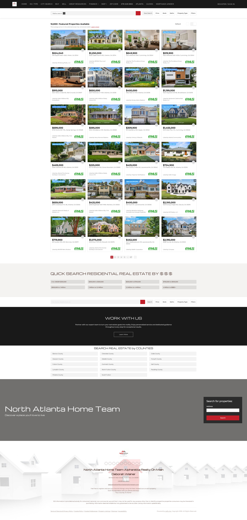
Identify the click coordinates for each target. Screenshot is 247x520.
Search (150, 302)
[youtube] (125, 463)
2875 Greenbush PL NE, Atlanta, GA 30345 (66, 205)
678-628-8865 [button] (127, 4)
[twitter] (113, 463)
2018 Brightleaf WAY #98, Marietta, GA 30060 (104, 205)
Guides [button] (149, 4)
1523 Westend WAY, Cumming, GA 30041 (139, 55)
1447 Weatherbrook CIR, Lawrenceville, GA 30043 (140, 243)
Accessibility (122, 511)
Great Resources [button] (77, 4)
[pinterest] (137, 463)
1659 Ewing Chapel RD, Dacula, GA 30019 (176, 205)
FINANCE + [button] (94, 4)
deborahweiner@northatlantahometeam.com (123, 484)
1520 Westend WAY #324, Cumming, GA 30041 (178, 55)
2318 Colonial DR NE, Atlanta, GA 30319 (65, 167)
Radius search (57, 13)
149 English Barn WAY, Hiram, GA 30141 (65, 55)
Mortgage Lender (165, 4)
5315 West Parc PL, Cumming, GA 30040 (176, 130)
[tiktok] (129, 463)
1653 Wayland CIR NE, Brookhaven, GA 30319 (178, 93)
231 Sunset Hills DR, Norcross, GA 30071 (65, 242)
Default (178, 24)
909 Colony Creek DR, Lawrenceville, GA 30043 (142, 167)
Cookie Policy (78, 511)
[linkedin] (110, 463)
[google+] (140, 463)
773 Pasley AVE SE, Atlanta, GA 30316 (175, 167)
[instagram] (121, 463)
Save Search (148, 13)
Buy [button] (57, 4)
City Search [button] (46, 4)
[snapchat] (133, 463)
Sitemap (114, 511)
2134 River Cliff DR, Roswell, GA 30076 (102, 242)
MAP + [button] (104, 4)
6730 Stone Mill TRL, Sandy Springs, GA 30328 (67, 130)
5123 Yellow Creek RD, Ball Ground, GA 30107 (67, 93)
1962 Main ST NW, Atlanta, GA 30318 (138, 93)
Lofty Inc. (168, 511)
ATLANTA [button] (139, 4)
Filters (193, 13)
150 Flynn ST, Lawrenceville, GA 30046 (138, 205)
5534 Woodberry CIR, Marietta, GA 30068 (103, 130)
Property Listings (104, 511)
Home (24, 4)
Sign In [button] (231, 4)
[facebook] (106, 463)
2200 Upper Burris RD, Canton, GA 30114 (102, 55)
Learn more (95, 27)
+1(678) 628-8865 (123, 481)
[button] (14, 4)
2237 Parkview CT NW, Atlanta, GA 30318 (102, 93)
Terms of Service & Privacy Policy (62, 511)
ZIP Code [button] (114, 4)
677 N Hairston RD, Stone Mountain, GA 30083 (104, 167)
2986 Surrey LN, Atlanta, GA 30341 (174, 242)
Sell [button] (64, 4)
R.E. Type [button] (34, 4)
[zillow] (117, 463)
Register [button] (222, 4)
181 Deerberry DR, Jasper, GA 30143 (137, 130)
